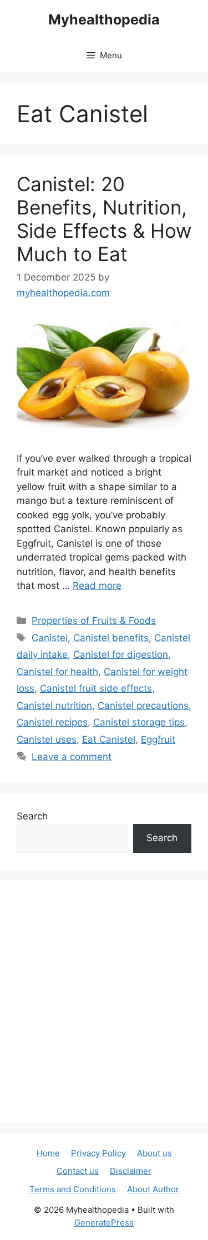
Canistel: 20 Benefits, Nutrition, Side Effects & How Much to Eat (104, 219)
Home (48, 1153)
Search (32, 816)
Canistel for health (57, 671)
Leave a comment (71, 756)
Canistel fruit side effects (96, 688)
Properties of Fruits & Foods (94, 620)
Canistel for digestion (120, 654)
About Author (153, 1189)
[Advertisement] (104, 1001)
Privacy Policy (98, 1153)
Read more (97, 585)
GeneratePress (104, 1222)
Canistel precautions (143, 705)
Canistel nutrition (54, 705)
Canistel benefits (111, 637)
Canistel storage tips (139, 722)
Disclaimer (130, 1171)
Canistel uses (47, 739)
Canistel (50, 637)
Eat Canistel (108, 739)
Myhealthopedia (104, 19)
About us (154, 1153)
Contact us (78, 1171)
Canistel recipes (52, 722)
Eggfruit (158, 739)
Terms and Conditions (72, 1189)
